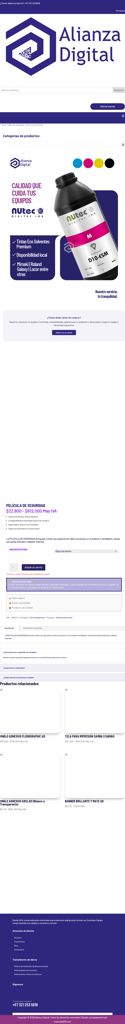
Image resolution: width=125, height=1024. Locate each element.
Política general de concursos (25, 970)
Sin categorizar (18, 125)
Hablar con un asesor (64, 332)
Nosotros (17, 938)
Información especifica (32, 628)
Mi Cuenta (120, 10)
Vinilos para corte (64, 617)
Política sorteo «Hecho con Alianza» (28, 974)
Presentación (18, 549)
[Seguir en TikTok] (27, 991)
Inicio (4, 125)
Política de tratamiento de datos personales (31, 966)
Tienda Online (19, 942)
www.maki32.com (62, 1021)
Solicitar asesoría (107, 106)
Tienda (9, 125)
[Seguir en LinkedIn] (21, 991)
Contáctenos (19, 950)
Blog (16, 946)
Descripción (9, 628)
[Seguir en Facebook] (14, 991)
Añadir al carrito (34, 567)
